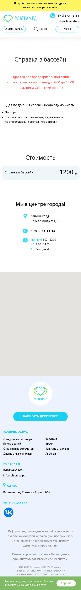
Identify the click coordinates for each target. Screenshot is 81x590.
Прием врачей (12, 444)
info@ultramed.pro (68, 21)
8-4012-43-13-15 (13, 470)
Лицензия (51, 454)
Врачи (49, 444)
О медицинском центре (17, 439)
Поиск (43, 29)
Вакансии (51, 439)
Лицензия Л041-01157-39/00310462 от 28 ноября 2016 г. (41, 571)
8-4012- (68, 16)
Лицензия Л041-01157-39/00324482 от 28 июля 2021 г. (40, 574)
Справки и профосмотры (18, 449)
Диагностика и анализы (17, 454)
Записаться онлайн (57, 449)
